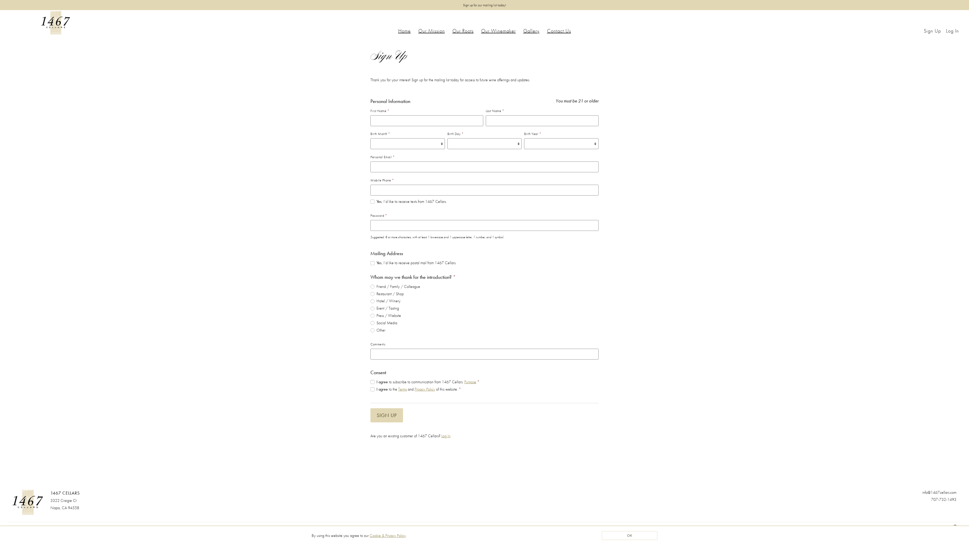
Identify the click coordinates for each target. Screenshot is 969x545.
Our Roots (463, 31)
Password (378, 215)
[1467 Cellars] (28, 502)
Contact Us (559, 31)
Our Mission (431, 31)
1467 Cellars (55, 22)
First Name (379, 110)
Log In (445, 436)
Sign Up (387, 415)
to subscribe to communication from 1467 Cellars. (427, 382)
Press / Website (388, 315)
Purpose (470, 382)
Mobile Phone (382, 180)
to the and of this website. (418, 389)
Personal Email (382, 157)
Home (404, 31)
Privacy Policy (425, 389)
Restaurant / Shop (390, 293)
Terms (402, 389)
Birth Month (380, 133)
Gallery (531, 31)
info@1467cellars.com (939, 492)
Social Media (386, 322)
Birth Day (455, 133)
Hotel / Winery (388, 301)
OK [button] (629, 535)
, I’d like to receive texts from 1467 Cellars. (411, 201)
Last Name (495, 110)
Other (380, 330)
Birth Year (532, 133)
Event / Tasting (387, 308)
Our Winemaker (498, 31)
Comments (377, 344)
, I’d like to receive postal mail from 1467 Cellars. (416, 262)
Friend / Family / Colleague (398, 286)
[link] (388, 535)
